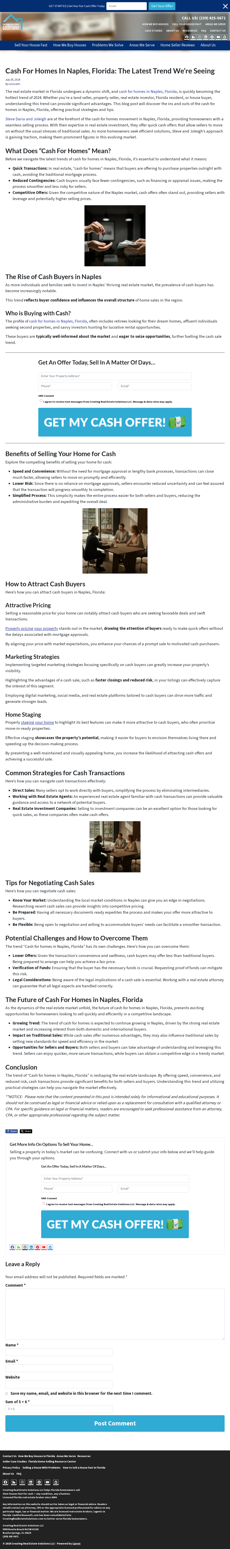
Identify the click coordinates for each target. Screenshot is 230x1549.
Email (11, 1361)
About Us (172, 31)
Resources (190, 31)
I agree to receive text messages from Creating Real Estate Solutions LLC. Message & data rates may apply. (107, 402)
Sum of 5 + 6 (17, 1402)
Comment (15, 1285)
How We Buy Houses (155, 24)
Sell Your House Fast (187, 24)
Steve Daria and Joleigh (25, 119)
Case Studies (153, 31)
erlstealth (14, 84)
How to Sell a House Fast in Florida (84, 1468)
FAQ (203, 31)
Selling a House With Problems (41, 1468)
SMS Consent (46, 396)
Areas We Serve (215, 24)
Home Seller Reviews (177, 45)
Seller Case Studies (15, 1462)
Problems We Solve (107, 45)
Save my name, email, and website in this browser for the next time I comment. (81, 1393)
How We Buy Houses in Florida (36, 1456)
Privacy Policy (11, 1468)
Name (12, 1345)
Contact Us (218, 31)
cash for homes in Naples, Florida (148, 91)
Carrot (76, 1544)
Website (12, 1377)
